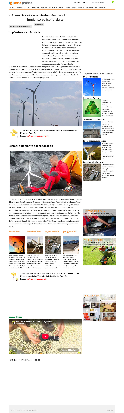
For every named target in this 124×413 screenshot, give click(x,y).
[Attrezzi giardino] (99, 252)
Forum (78, 2)
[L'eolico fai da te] (17, 245)
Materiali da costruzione (87, 7)
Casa (28, 7)
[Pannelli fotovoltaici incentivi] (71, 245)
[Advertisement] (31, 12)
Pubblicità (110, 410)
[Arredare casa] (99, 307)
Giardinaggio (45, 7)
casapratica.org (21, 15)
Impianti (62, 7)
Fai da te (12, 7)
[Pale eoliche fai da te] (35, 245)
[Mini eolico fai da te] (92, 87)
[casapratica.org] (20, 3)
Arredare (35, 7)
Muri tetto (21, 7)
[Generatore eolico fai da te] (53, 245)
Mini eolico (44, 15)
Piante (54, 7)
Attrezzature (71, 7)
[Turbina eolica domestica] (92, 129)
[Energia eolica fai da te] (92, 172)
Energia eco (103, 7)
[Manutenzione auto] (99, 222)
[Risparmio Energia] (92, 108)
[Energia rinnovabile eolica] (92, 151)
